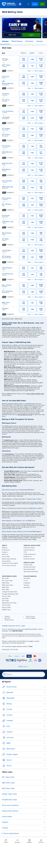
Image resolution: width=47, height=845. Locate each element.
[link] (20, 4)
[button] (5, 41)
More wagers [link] (39, 71)
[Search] (28, 4)
